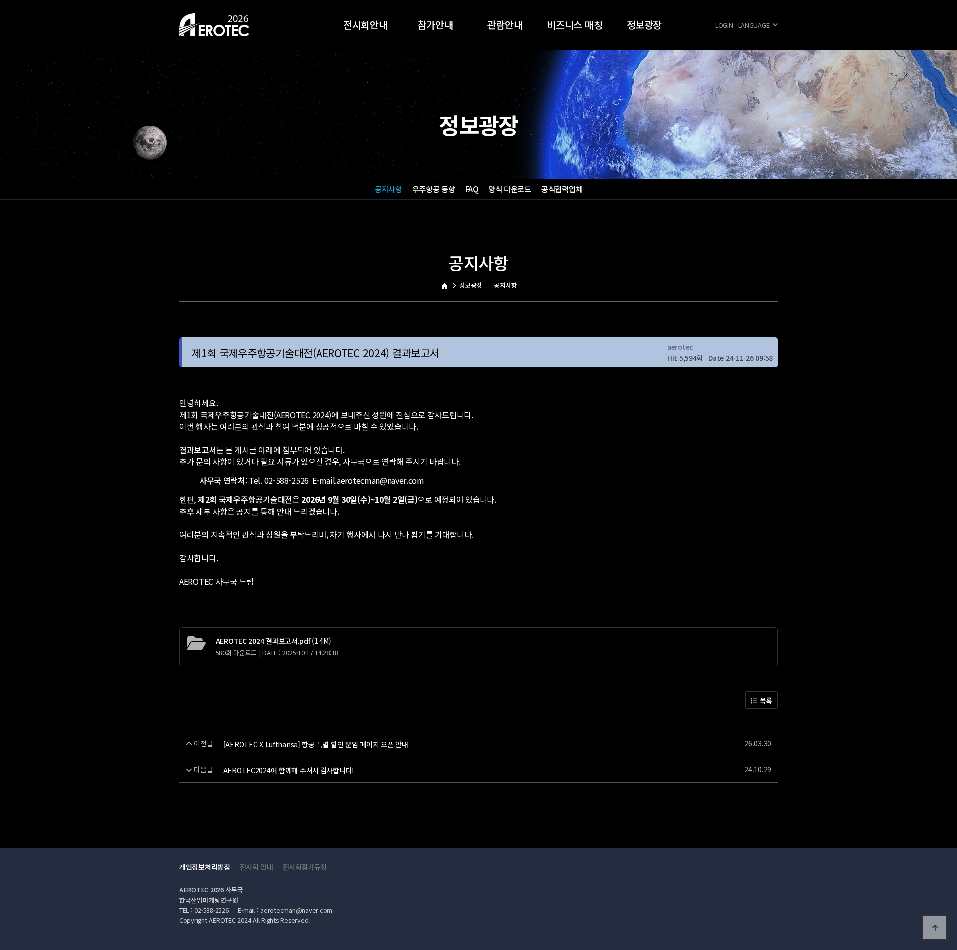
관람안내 (505, 24)
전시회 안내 (256, 867)
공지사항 (388, 188)
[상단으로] (934, 927)
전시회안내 (365, 24)
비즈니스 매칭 (574, 24)
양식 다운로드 (509, 188)
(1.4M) (273, 641)
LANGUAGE (754, 25)
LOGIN (724, 25)
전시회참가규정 (305, 867)
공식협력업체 (561, 188)
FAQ (471, 188)
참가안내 (435, 24)
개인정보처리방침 (204, 867)
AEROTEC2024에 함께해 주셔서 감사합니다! (288, 770)
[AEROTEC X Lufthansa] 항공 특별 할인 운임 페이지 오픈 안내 (315, 744)
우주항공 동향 (433, 188)
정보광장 (644, 24)
